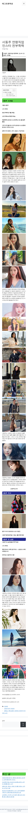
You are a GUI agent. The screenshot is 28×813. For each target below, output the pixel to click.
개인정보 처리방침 (12, 810)
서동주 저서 (11, 94)
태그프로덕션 (7, 4)
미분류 (6, 706)
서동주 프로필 (7, 92)
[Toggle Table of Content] (13, 90)
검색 (3, 720)
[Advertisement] (14, 22)
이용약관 (19, 810)
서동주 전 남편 (12, 95)
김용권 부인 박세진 (9, 708)
